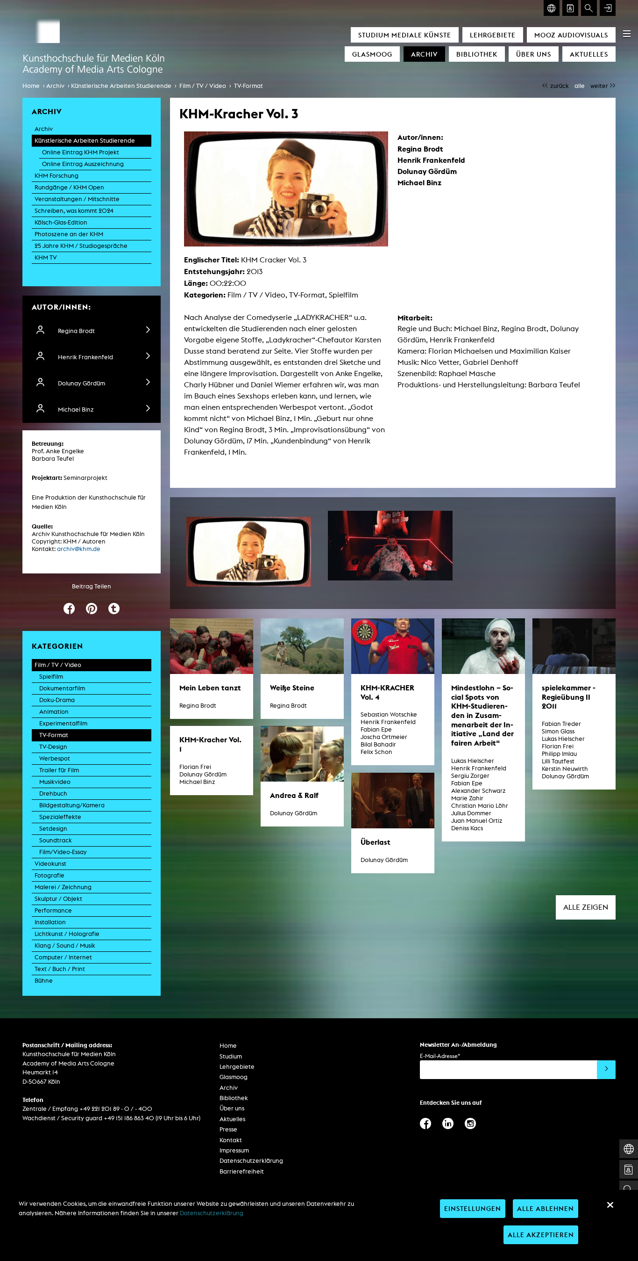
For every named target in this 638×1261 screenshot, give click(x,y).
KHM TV (46, 257)
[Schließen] (610, 1205)
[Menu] (627, 33)
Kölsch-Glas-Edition (61, 222)
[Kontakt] (570, 8)
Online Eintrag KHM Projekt (80, 152)
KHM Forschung (56, 175)
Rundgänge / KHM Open (69, 187)
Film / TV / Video (202, 85)
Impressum (234, 1150)
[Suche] (589, 8)
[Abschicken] (606, 1069)
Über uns (533, 54)
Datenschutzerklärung (251, 1160)
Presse (228, 1129)
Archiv (424, 54)
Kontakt (231, 1140)
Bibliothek (476, 54)
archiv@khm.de (78, 548)
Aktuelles (589, 54)
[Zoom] (248, 552)
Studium (231, 1056)
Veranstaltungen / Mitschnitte (77, 199)
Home (31, 85)
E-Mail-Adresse (440, 1055)
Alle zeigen (585, 907)
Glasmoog (372, 54)
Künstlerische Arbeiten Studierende (121, 85)
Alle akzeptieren (541, 1235)
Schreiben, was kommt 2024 (74, 210)
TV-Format (248, 85)
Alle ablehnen (545, 1208)
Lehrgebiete (493, 35)
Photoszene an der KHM (69, 234)
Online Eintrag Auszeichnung (83, 163)
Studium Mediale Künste (404, 35)
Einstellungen (472, 1208)
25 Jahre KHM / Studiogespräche (81, 245)
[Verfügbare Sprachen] (552, 8)
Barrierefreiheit (242, 1171)
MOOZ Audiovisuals (571, 35)
